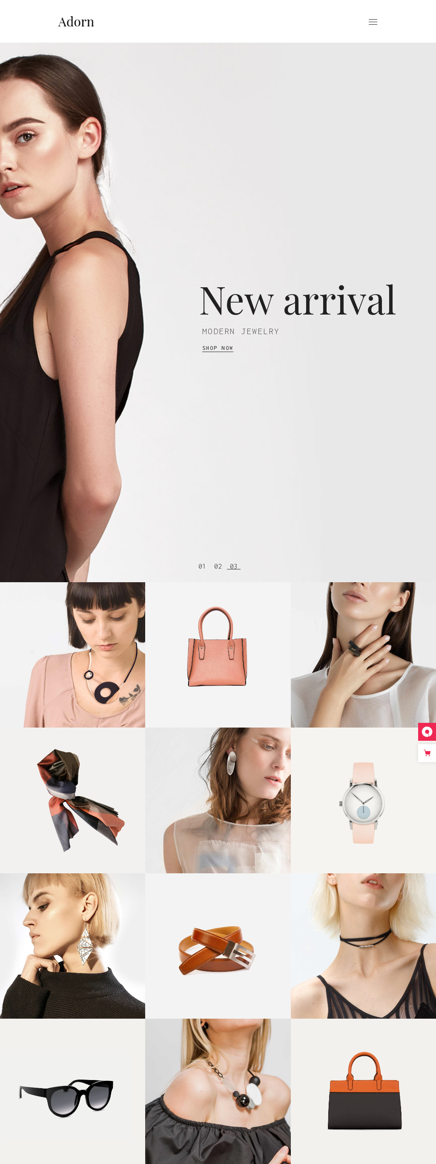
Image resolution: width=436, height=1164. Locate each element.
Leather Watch (363, 789)
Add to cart (73, 655)
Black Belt (218, 1080)
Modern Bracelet (218, 643)
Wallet (218, 934)
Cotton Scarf (73, 789)
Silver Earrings (363, 934)
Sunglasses (72, 1080)
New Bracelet (363, 643)
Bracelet (218, 789)
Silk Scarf (72, 643)
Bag (363, 1080)
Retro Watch (72, 934)
